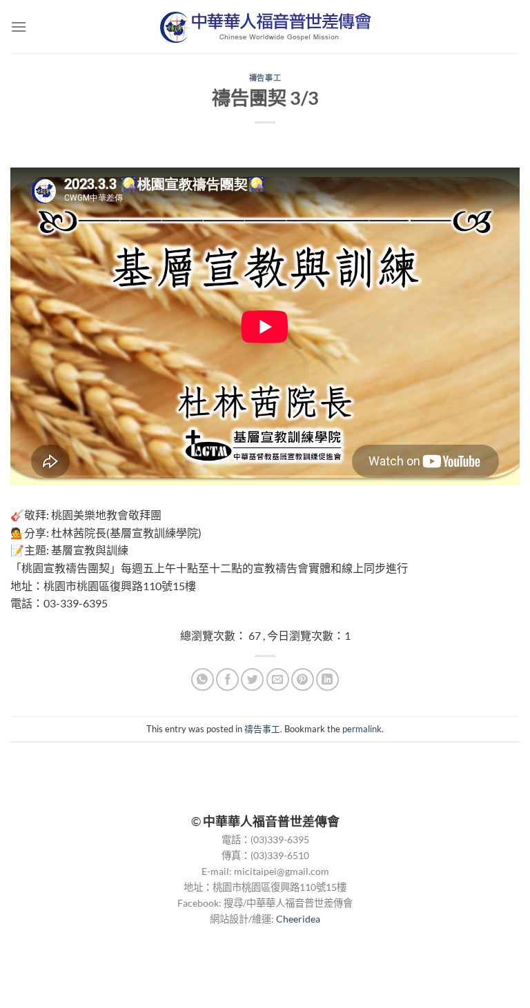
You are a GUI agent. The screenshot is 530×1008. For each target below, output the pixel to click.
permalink (362, 728)
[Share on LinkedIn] (327, 679)
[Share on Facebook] (227, 679)
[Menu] (18, 26)
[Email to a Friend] (277, 679)
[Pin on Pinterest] (302, 679)
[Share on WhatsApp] (202, 679)
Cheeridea (298, 919)
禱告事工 (265, 77)
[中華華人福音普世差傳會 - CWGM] (265, 26)
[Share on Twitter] (252, 679)
